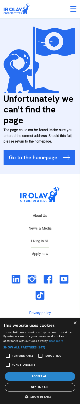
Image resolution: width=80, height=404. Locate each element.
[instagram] (32, 279)
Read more (56, 341)
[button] (40, 347)
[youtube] (64, 279)
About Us (40, 215)
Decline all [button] (40, 387)
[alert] (40, 361)
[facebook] (48, 279)
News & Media (40, 228)
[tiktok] (40, 295)
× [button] (75, 323)
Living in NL (40, 241)
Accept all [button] (40, 376)
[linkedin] (16, 279)
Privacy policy (40, 313)
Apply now (40, 254)
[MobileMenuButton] (73, 9)
